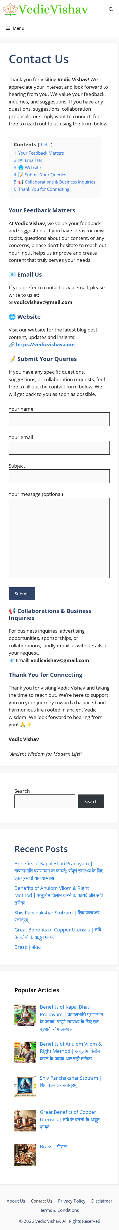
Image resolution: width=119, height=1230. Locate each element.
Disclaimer (101, 1201)
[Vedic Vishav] (46, 9)
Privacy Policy (71, 1201)
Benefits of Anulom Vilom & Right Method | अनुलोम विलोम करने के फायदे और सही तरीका (58, 895)
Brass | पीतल (27, 947)
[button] (111, 9)
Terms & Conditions (59, 1210)
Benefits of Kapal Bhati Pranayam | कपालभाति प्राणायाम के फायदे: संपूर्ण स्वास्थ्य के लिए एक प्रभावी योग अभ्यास (58, 870)
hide (45, 144)
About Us (16, 1201)
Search (22, 791)
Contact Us (41, 1201)
